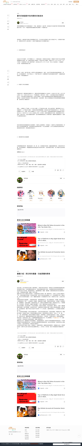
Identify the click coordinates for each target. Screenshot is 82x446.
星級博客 (38, 4)
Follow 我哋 (41, 166)
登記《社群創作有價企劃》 (31, 160)
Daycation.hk (41, 198)
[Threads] (8, 91)
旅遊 (55, 4)
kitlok (21, 22)
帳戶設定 (37, 431)
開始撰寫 (76, 1)
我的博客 (37, 437)
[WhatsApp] (8, 88)
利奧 (51, 198)
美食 (52, 4)
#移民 (68, 430)
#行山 (50, 430)
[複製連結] (8, 94)
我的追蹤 (37, 435)
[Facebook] (8, 85)
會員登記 (70, 1)
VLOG (48, 4)
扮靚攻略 (39, 164)
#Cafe (59, 430)
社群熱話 (15, 4)
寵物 (70, 4)
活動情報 (44, 164)
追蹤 (63, 22)
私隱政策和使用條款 (34, 443)
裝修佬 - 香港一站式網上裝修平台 (61, 198)
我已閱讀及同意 (66, 444)
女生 (58, 4)
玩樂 (61, 4)
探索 (29, 4)
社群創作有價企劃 (7, 4)
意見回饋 (27, 437)
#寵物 (47, 430)
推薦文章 (33, 4)
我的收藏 (37, 433)
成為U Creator (22, 4)
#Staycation (64, 430)
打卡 (24, 164)
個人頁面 (37, 430)
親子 (64, 4)
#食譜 (56, 430)
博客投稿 (27, 439)
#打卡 (53, 430)
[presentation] (17, 194)
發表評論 (20, 209)
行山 (73, 4)
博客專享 (43, 4)
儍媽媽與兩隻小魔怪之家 (21, 198)
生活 (67, 4)
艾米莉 (30, 198)
